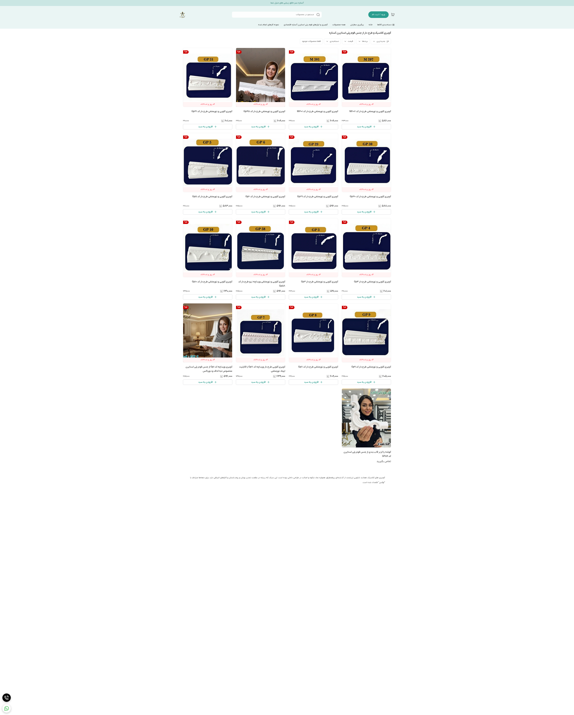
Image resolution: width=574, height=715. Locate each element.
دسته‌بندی (334, 41)
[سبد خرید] (393, 14)
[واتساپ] (6, 708)
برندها (365, 41)
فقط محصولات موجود (311, 41)
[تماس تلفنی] (6, 697)
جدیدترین (381, 41)
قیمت (350, 41)
